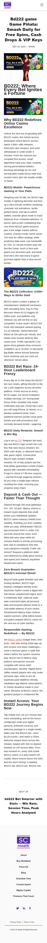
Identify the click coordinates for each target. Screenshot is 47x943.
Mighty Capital (23, 890)
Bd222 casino (15, 639)
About (23, 855)
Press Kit (23, 867)
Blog (23, 873)
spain (31, 47)
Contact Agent (23, 884)
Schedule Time (23, 878)
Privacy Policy (15, 922)
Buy (24, 861)
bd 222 (18, 440)
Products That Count (23, 896)
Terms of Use (29, 922)
